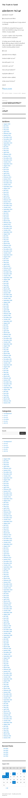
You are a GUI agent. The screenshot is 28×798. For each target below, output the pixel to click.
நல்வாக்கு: (6, 417)
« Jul (7, 788)
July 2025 (6, 146)
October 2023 (7, 184)
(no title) (6, 748)
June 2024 (6, 169)
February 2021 (7, 245)
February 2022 (7, 222)
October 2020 (7, 253)
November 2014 (8, 384)
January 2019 (7, 292)
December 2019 (8, 272)
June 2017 (6, 327)
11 (7, 776)
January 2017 (7, 336)
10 (3, 776)
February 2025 (7, 154)
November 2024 (8, 160)
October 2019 (7, 275)
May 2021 (6, 239)
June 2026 (6, 127)
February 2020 (7, 268)
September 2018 (8, 300)
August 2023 (7, 188)
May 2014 (6, 395)
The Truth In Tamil (10, 5)
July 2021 (6, 236)
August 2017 (7, 323)
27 (14, 782)
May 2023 (6, 194)
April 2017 (6, 330)
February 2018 (7, 313)
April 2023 (6, 196)
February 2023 (7, 200)
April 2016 (6, 351)
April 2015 (6, 374)
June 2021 (6, 237)
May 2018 (6, 308)
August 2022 (7, 211)
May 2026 (6, 129)
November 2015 (8, 361)
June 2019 (6, 283)
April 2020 (6, 264)
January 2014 (7, 402)
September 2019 (8, 277)
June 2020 (6, 260)
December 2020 (8, 249)
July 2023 (6, 190)
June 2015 (6, 370)
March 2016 (7, 353)
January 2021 (7, 247)
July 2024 (6, 167)
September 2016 (8, 344)
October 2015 (7, 363)
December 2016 (8, 338)
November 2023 (8, 182)
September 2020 (8, 255)
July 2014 (6, 391)
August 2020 (7, 256)
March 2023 (7, 198)
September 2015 (8, 365)
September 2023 (8, 186)
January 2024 (7, 179)
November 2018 (8, 296)
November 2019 (8, 273)
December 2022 (8, 203)
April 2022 (6, 218)
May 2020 (6, 262)
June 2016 (6, 347)
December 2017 (8, 317)
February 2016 (7, 355)
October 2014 (7, 385)
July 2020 (6, 258)
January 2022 (7, 224)
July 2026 (6, 126)
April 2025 (6, 152)
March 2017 (7, 332)
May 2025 (6, 150)
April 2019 (6, 287)
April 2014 (6, 397)
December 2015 (8, 359)
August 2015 (7, 366)
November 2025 (8, 139)
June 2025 (6, 148)
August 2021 (7, 234)
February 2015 (7, 378)
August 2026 (7, 124)
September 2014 (8, 387)
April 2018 (6, 310)
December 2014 (8, 382)
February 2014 (7, 401)
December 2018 (8, 294)
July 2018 (6, 304)
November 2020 (8, 251)
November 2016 (8, 340)
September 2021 (8, 232)
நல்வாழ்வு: (6, 421)
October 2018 (7, 298)
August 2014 (7, 389)
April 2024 (6, 173)
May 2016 (6, 349)
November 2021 (8, 228)
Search (4, 431)
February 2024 (7, 177)
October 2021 (7, 230)
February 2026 (7, 133)
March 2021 (7, 243)
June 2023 (6, 192)
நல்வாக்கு (6, 415)
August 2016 (7, 346)
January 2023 (7, 201)
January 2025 (7, 156)
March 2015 (7, 376)
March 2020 (7, 266)
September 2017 (8, 321)
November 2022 (8, 205)
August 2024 (7, 165)
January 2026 (7, 135)
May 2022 (6, 217)
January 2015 (7, 380)
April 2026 (6, 131)
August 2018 (7, 302)
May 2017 (6, 328)
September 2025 (8, 143)
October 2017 (7, 319)
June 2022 (6, 215)
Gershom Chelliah (8, 93)
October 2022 (7, 207)
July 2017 (6, 325)
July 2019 (6, 281)
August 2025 (7, 145)
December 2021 (8, 226)
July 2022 (6, 213)
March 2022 (7, 220)
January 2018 (7, 315)
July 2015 (6, 368)
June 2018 (6, 306)
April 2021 (6, 241)
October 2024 (7, 162)
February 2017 (7, 334)
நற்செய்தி (23, 93)
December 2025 (8, 137)
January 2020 (7, 270)
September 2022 (8, 209)
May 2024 (6, 171)
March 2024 (7, 175)
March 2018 (7, 311)
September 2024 (8, 163)
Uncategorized (8, 413)
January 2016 (7, 357)
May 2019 (6, 285)
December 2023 (8, 181)
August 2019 (7, 279)
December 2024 (8, 158)
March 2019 (7, 289)
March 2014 (7, 399)
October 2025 (7, 141)
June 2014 (6, 393)
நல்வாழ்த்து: (6, 419)
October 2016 (7, 342)
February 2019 (7, 291)
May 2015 (6, 372)
